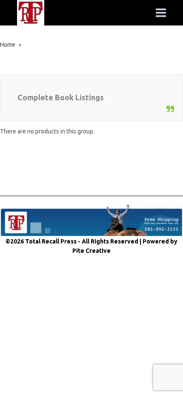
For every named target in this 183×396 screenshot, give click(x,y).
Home (7, 44)
